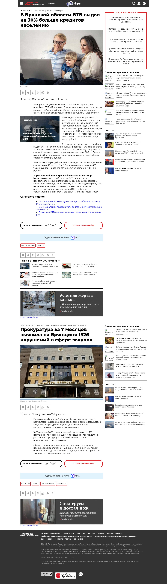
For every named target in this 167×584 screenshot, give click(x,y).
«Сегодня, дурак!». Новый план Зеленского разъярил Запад (128, 143)
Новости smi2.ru (29, 317)
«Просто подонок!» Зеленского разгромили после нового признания (128, 135)
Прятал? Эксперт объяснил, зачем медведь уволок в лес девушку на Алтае (130, 112)
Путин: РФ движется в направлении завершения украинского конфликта (130, 161)
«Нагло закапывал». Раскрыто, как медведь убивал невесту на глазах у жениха (130, 86)
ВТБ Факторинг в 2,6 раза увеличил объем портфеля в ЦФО (45, 265)
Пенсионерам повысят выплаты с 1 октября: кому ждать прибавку (129, 414)
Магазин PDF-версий (96, 534)
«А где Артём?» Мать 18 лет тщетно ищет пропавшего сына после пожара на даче (130, 78)
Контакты (81, 534)
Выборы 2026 (46, 539)
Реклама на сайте (114, 534)
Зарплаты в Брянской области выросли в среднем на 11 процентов (44, 283)
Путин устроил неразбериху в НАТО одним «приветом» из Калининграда (130, 423)
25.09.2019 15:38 (26, 11)
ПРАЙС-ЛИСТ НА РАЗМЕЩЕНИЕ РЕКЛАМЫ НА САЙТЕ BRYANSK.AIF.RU (66, 536)
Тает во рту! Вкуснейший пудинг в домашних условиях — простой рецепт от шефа (130, 104)
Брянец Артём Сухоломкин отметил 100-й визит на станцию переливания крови (126, 61)
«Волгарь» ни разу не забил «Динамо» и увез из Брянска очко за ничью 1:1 (126, 30)
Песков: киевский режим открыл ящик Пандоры (128, 169)
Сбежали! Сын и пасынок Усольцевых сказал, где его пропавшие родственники (131, 332)
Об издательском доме (51, 534)
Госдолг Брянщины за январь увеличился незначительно (85, 274)
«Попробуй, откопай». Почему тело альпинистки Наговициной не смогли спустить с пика (130, 375)
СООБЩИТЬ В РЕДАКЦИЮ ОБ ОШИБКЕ (69, 539)
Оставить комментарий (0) (83, 225)
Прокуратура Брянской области (33, 401)
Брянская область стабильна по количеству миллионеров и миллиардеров (45, 275)
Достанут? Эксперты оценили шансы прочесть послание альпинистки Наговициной (131, 358)
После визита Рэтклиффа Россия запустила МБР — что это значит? (129, 152)
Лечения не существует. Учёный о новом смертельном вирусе (129, 365)
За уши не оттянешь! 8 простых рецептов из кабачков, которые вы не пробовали (131, 340)
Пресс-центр (69, 534)
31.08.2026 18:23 (26, 325)
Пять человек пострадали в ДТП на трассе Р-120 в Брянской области (126, 40)
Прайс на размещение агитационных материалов (115, 536)
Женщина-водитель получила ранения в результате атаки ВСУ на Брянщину (126, 19)
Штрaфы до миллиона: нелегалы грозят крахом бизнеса (128, 406)
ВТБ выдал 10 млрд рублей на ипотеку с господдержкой (85, 265)
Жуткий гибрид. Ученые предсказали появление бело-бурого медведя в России (131, 95)
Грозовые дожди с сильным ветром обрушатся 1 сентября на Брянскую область (126, 51)
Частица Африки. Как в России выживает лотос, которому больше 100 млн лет (130, 121)
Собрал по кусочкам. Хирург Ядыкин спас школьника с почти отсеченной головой (131, 349)
